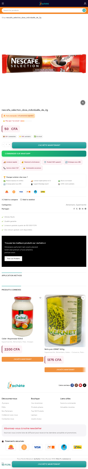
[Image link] (16, 385)
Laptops (34, 415)
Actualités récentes (67, 407)
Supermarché (81, 205)
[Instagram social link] (76, 385)
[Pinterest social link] (79, 208)
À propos (5, 403)
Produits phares (37, 407)
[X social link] (76, 208)
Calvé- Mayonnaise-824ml (12, 339)
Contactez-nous (8, 419)
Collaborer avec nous (10, 415)
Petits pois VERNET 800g (54, 349)
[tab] (12, 275)
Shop (4, 18)
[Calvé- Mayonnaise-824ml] (22, 316)
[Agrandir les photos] (83, 102)
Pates (82, 352)
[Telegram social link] (85, 208)
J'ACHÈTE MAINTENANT (49, 145)
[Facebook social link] (74, 208)
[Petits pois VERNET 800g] (65, 321)
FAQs (4, 407)
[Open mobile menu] (3, 3)
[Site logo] (44, 3)
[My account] (85, 3)
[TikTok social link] (84, 385)
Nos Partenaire (7, 411)
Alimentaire (70, 205)
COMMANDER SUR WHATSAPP (17, 154)
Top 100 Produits (37, 411)
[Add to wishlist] (40, 298)
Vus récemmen (37, 403)
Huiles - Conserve (72, 352)
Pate (24, 342)
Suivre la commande (68, 403)
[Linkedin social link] (82, 208)
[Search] (84, 10)
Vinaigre (30, 342)
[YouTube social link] (80, 385)
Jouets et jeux (36, 419)
